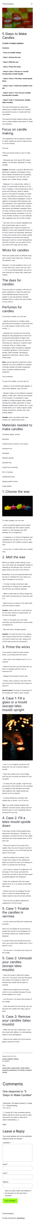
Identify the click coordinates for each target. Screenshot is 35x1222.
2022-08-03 (7, 1108)
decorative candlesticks (9, 1070)
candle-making (24, 1068)
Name (5, 1164)
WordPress (21, 1218)
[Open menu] (32, 4)
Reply (4, 1124)
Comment (7, 1143)
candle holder (6, 1068)
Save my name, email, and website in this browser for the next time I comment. (18, 1193)
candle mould (15, 1068)
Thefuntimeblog (7, 4)
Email (5, 1173)
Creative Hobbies (7, 1059)
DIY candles (21, 1070)
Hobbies (16, 1059)
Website (5, 1182)
